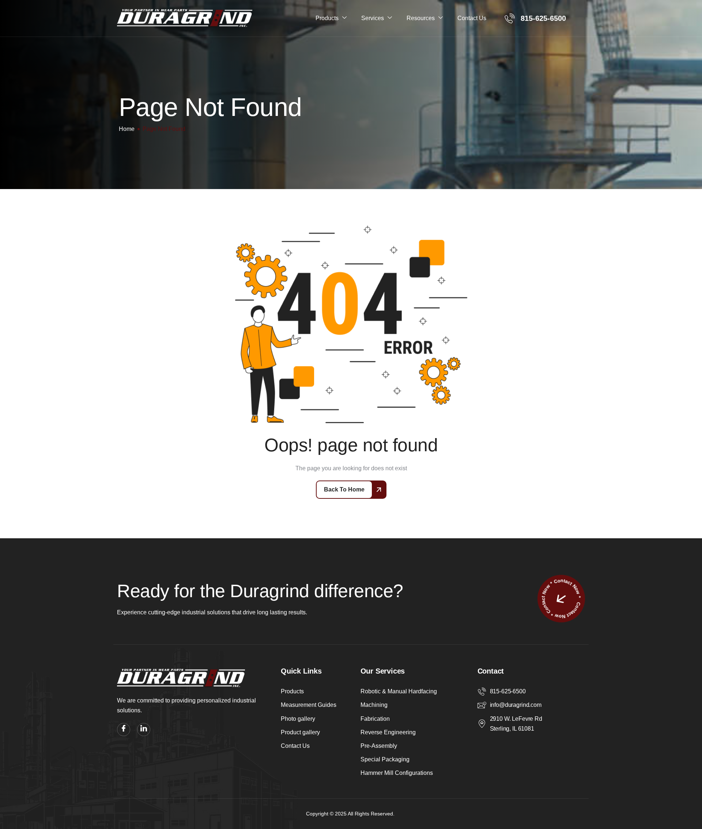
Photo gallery (298, 719)
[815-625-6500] (482, 691)
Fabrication (375, 719)
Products (327, 18)
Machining (374, 705)
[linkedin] (143, 729)
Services (372, 18)
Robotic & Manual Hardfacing (399, 691)
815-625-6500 (508, 691)
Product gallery (300, 732)
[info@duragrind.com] (482, 705)
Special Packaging (385, 759)
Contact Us (471, 18)
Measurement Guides (308, 705)
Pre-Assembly (379, 746)
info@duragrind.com (515, 705)
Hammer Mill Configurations (397, 773)
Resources (421, 18)
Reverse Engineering (388, 732)
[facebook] (123, 729)
